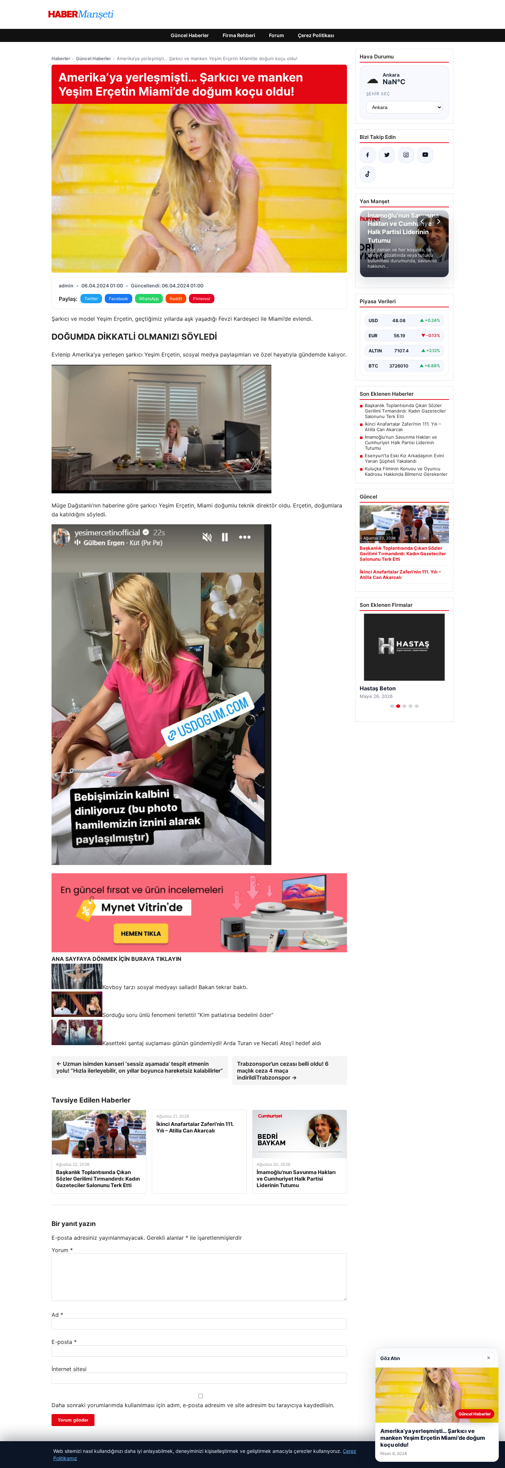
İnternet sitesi (69, 1369)
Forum (276, 35)
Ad (57, 1314)
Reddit (176, 298)
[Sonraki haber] (438, 221)
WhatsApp (149, 298)
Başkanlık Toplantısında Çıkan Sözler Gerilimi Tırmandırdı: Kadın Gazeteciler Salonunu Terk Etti (405, 411)
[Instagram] (406, 155)
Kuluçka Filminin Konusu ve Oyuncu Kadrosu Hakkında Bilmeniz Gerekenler (406, 471)
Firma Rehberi (239, 35)
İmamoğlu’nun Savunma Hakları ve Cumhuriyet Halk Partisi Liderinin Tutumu (401, 442)
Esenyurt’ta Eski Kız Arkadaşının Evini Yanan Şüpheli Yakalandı (404, 458)
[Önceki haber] (423, 221)
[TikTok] (367, 174)
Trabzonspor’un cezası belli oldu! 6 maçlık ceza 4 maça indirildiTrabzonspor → (282, 1070)
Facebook (118, 298)
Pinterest (201, 298)
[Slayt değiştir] (392, 706)
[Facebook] (367, 155)
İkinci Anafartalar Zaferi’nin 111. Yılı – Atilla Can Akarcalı (403, 426)
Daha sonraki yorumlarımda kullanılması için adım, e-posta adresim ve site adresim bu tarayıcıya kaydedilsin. (193, 1405)
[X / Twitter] (387, 155)
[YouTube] (425, 155)
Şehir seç (378, 93)
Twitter (91, 298)
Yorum (62, 1250)
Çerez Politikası (316, 35)
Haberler (61, 58)
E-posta (64, 1341)
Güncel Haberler (190, 35)
